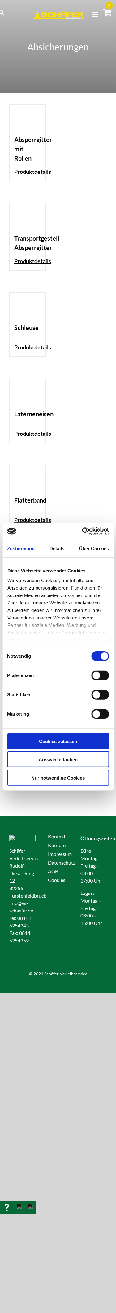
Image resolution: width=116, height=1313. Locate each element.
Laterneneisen (34, 414)
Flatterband (30, 500)
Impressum (60, 854)
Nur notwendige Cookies (58, 777)
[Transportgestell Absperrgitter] (27, 215)
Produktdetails (32, 171)
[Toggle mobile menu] (95, 14)
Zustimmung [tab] (21, 548)
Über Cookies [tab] (94, 548)
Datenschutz (61, 862)
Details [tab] (57, 548)
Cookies (56, 880)
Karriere (57, 845)
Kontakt (57, 836)
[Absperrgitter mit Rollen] (27, 117)
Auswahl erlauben (58, 759)
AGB (53, 871)
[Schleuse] (27, 305)
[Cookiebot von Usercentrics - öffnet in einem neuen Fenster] (82, 531)
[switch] (100, 675)
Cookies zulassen (58, 741)
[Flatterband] (27, 477)
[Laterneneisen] (27, 391)
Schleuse (26, 327)
